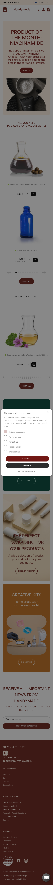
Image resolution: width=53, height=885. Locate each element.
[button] (26, 471)
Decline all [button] (27, 465)
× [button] (47, 412)
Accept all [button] (27, 459)
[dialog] (26, 442)
